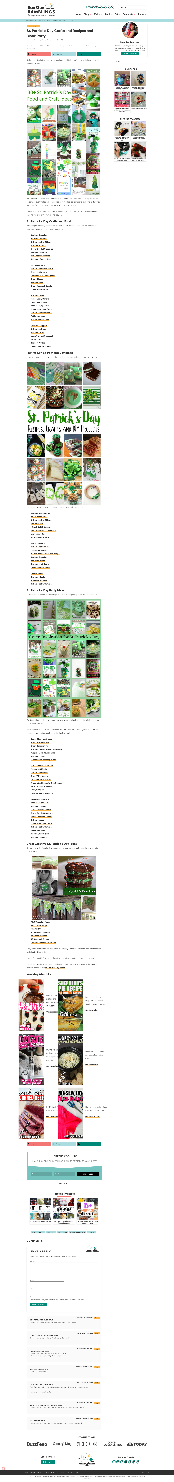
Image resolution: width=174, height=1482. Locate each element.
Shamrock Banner (38, 806)
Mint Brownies (37, 523)
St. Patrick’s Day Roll (39, 773)
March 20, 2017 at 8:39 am (84, 1418)
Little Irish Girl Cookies (41, 779)
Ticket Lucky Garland (40, 299)
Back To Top (145, 1472)
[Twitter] (104, 7)
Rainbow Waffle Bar (39, 252)
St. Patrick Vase (37, 295)
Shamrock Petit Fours (40, 803)
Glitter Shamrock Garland (42, 766)
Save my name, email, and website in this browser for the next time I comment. (57, 1300)
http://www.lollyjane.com (57, 1356)
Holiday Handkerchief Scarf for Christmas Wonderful (138, 88)
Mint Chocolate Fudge (40, 922)
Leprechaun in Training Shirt (43, 276)
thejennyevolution (39, 1385)
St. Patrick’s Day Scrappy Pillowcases (47, 749)
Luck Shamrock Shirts (40, 567)
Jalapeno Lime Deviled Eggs (43, 753)
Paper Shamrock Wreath (41, 786)
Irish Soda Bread (38, 561)
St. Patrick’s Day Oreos (40, 547)
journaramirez (37, 1351)
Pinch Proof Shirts (39, 517)
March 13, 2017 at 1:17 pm (85, 1382)
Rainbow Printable (39, 343)
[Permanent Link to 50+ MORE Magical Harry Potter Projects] (64, 1218)
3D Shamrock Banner (40, 939)
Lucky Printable (37, 790)
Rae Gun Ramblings (41, 10)
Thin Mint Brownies (39, 550)
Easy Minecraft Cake (40, 799)
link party (62, 1232)
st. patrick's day (77, 1232)
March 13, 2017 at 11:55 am (84, 1366)
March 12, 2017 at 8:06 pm (85, 1317)
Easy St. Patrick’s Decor (41, 346)
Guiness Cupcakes (39, 580)
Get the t (89, 1116)
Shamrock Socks (38, 577)
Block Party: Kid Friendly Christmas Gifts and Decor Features (122, 110)
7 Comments (64, 40)
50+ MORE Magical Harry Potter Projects (64, 1222)
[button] (98, 72)
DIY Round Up (33, 26)
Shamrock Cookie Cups (41, 259)
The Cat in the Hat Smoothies (43, 943)
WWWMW (91, 1232)
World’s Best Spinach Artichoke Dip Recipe (138, 137)
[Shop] (112, 7)
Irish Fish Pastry (38, 543)
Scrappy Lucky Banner (40, 932)
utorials (96, 1116)
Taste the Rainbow (39, 302)
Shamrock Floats (38, 756)
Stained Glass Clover (40, 319)
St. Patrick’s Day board (55, 968)
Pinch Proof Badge (39, 925)
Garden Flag (36, 339)
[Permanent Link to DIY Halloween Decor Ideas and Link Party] (87, 1218)
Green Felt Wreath (39, 272)
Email (32, 1289)
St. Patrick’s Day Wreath (41, 313)
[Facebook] (88, 7)
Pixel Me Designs (73, 1472)
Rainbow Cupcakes (39, 235)
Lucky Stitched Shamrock (42, 336)
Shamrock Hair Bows (40, 564)
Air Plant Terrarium (39, 238)
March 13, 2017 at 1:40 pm (85, 1402)
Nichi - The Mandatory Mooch (43, 1405)
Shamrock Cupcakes (40, 306)
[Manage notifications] (3, 1468)
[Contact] (108, 7)
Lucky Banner (37, 574)
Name (32, 1280)
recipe (95, 1010)
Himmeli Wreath (38, 265)
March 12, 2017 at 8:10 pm (85, 1333)
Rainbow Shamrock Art (41, 513)
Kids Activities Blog (39, 1320)
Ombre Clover (37, 279)
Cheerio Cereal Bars (39, 289)
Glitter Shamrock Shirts (41, 810)
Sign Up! (48, 1462)
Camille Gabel (36, 1369)
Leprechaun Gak (38, 534)
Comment (34, 1261)
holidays (51, 1232)
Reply (96, 1317)
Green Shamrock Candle (41, 286)
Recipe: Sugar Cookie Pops (139, 108)
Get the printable (53, 1066)
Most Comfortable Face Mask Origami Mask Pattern (122, 138)
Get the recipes (53, 1116)
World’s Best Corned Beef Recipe (45, 554)
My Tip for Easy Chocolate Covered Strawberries (138, 159)
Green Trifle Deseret (40, 776)
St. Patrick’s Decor (39, 329)
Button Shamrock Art (40, 537)
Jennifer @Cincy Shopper (41, 1335)
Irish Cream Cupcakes (40, 256)
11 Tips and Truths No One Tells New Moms (122, 159)
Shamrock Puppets (39, 326)
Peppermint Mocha (39, 769)
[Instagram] (96, 7)
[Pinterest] (92, 7)
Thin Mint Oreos (38, 929)
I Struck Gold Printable (40, 527)
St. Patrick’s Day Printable (42, 269)
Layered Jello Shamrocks (42, 793)
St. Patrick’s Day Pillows (41, 242)
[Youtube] (100, 7)
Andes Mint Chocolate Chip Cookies (46, 783)
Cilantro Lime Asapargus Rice (43, 760)
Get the (88, 1010)
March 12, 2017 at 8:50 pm (85, 1348)
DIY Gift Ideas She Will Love (40, 1221)
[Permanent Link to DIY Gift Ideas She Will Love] (40, 1219)
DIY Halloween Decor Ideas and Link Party (87, 1222)
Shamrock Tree (37, 332)
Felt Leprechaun (38, 316)
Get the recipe (52, 1012)
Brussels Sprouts (38, 245)
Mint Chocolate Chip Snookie (43, 530)
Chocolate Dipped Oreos (41, 309)
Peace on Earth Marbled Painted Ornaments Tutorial (122, 88)
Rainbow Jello (37, 282)
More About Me (130, 53)
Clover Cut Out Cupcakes (42, 249)
